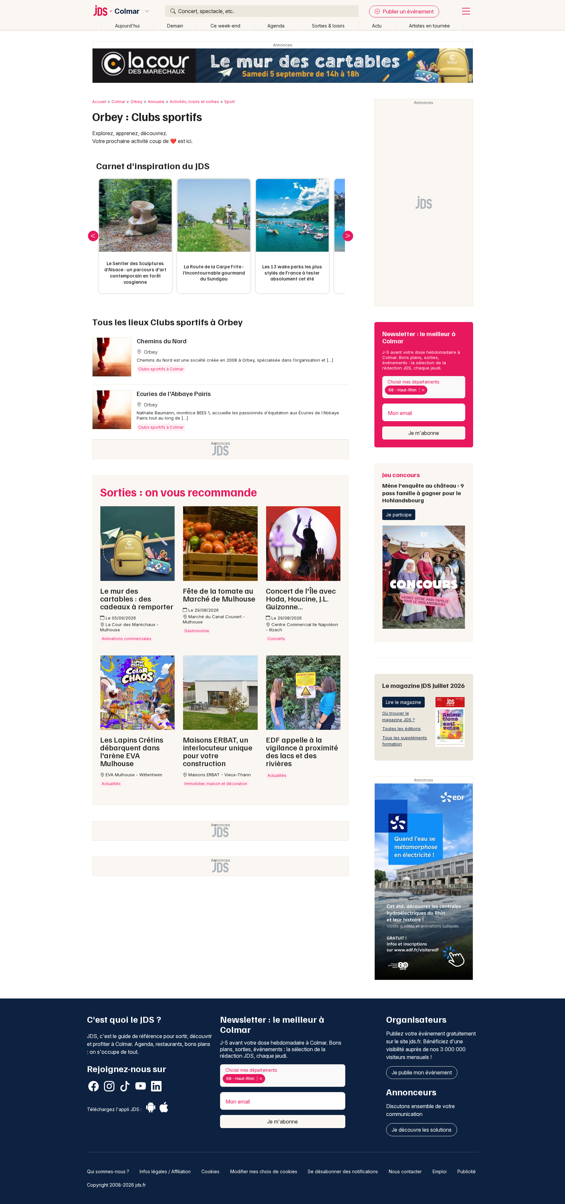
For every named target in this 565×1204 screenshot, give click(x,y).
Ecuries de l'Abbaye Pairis (174, 393)
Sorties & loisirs (328, 25)
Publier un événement (407, 11)
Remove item (423, 390)
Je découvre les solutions (422, 1129)
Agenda (275, 25)
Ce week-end (225, 25)
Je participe (399, 514)
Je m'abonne (423, 433)
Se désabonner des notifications (343, 1171)
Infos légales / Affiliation (165, 1171)
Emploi (440, 1171)
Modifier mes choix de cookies (263, 1171)
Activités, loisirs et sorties (194, 101)
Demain (175, 25)
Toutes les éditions (401, 728)
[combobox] (423, 387)
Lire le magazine (403, 702)
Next (348, 236)
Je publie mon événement (422, 1072)
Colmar (127, 11)
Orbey (136, 101)
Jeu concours (423, 487)
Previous (93, 236)
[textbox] (430, 390)
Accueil (99, 101)
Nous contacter (405, 1171)
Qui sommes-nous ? (108, 1171)
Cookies (210, 1171)
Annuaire (156, 101)
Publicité (466, 1171)
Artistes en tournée (429, 25)
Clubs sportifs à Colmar (160, 369)
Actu (377, 25)
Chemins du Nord (162, 340)
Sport (229, 101)
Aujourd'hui (127, 25)
